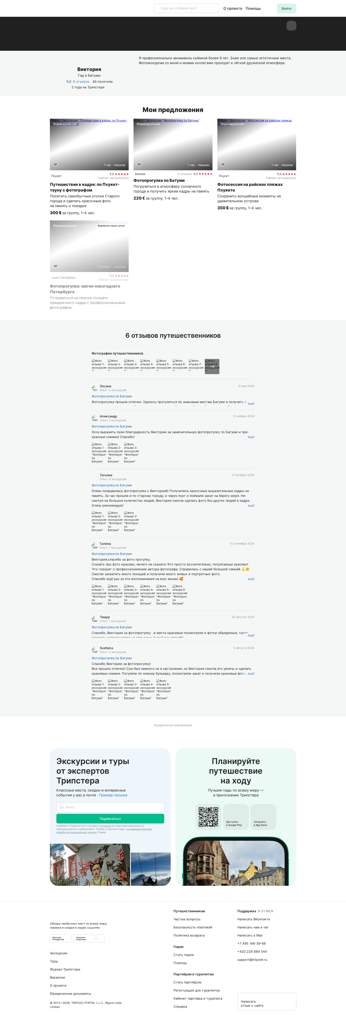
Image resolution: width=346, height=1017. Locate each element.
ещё (251, 403)
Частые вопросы (187, 919)
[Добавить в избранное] (55, 164)
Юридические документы (70, 994)
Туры (54, 961)
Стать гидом (184, 955)
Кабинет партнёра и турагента (198, 998)
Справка (180, 1006)
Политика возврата (189, 935)
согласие (105, 825)
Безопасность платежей (193, 927)
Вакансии (57, 977)
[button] (286, 8)
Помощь (253, 8)
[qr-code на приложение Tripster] (101, 938)
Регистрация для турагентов (197, 990)
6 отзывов (81, 81)
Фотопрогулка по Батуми (112, 396)
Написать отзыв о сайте (252, 1003)
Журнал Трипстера (65, 969)
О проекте (232, 8)
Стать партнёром (187, 982)
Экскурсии (58, 953)
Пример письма (113, 795)
